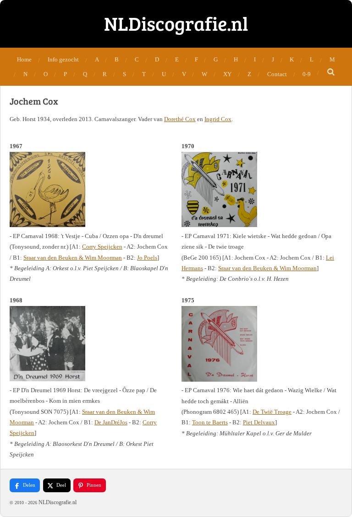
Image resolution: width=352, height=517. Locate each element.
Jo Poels (147, 257)
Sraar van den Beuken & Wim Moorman (72, 257)
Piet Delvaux (259, 422)
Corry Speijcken (102, 246)
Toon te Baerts (210, 422)
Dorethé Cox (180, 119)
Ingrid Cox (217, 119)
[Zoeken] (331, 72)
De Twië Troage (272, 411)
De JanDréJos (110, 422)
